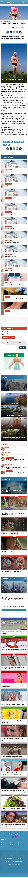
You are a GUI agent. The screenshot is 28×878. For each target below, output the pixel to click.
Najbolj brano (5, 444)
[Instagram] (23, 2)
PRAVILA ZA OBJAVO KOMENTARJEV (8, 337)
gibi (12, 141)
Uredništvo (11, 852)
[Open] (2, 2)
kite (9, 144)
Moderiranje (24, 852)
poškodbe (17, 141)
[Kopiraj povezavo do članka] (20, 32)
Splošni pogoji (19, 858)
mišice (5, 144)
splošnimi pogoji (12, 606)
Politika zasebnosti (9, 858)
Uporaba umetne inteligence (14, 864)
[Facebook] (25, 2)
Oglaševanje (4, 852)
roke (22, 141)
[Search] (20, 2)
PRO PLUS (17, 852)
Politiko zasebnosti (20, 606)
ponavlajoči (6, 141)
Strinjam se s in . (14, 606)
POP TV (6, 27)
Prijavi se (22, 347)
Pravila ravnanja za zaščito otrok (14, 861)
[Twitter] (11, 32)
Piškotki (6, 855)
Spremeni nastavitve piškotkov (17, 855)
